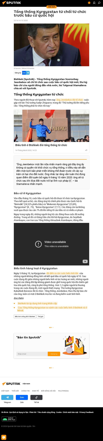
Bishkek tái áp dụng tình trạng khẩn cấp (37, 303)
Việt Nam (5, 391)
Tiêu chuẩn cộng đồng (46, 412)
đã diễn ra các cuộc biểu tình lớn (62, 273)
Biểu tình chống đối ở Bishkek (25, 316)
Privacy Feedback (86, 412)
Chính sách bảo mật (70, 412)
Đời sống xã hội (48, 391)
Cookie (59, 412)
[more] (86, 150)
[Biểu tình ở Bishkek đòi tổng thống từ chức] (51, 126)
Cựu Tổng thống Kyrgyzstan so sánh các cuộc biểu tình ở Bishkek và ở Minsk (52, 309)
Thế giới (40, 316)
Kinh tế (35, 391)
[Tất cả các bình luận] (3, 437)
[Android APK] (8, 419)
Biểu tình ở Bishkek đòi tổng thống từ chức (41, 145)
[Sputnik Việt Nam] (12, 5)
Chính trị (25, 391)
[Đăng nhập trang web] (94, 2)
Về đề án (4, 412)
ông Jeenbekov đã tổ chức (69, 99)
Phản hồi (32, 412)
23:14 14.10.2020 (21, 20)
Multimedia (63, 391)
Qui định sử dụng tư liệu (18, 412)
